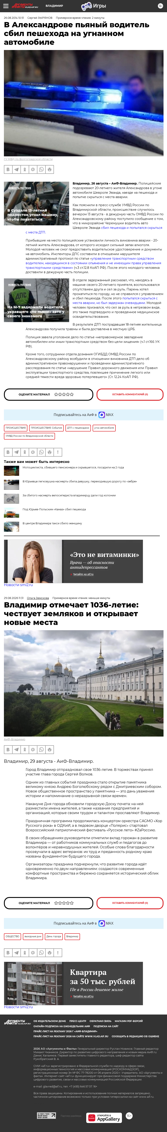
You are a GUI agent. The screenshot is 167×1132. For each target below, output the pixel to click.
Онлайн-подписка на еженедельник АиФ (61, 1026)
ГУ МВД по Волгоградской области (28, 159)
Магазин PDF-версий (129, 1021)
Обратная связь (100, 1021)
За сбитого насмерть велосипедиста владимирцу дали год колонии (69, 495)
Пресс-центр (77, 1021)
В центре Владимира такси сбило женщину (52, 523)
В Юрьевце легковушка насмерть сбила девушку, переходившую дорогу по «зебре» (80, 481)
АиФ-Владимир (14, 739)
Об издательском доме (49, 1021)
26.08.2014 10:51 (14, 17)
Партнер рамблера (71, 1116)
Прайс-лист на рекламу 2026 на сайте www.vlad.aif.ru (70, 1036)
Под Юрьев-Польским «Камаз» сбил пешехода (54, 509)
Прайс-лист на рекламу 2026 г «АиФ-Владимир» (65, 1031)
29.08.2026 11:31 (13, 598)
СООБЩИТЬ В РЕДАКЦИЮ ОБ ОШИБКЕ (135, 1036)
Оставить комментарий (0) (130, 394)
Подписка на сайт (106, 1026)
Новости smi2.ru (18, 585)
